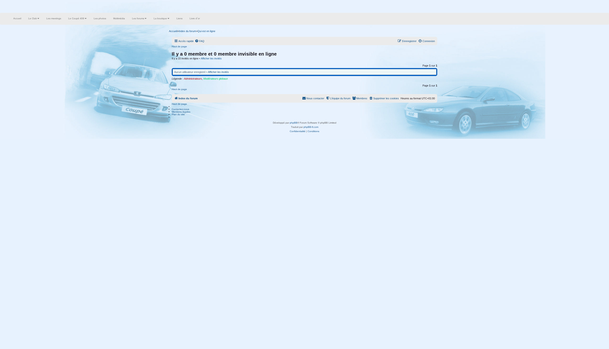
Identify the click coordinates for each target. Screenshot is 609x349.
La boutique (160, 18)
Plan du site (178, 114)
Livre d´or (195, 18)
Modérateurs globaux (215, 78)
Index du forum (187, 31)
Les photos (100, 18)
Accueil (17, 18)
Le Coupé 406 (76, 18)
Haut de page (179, 46)
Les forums (138, 18)
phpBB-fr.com (311, 127)
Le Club (32, 18)
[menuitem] (199, 41)
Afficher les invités (211, 58)
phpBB (293, 122)
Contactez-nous (180, 109)
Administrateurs (193, 78)
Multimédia (119, 18)
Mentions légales (181, 111)
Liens (179, 18)
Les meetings (53, 18)
